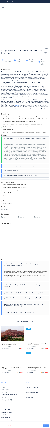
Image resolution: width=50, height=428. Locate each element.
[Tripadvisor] (3, 400)
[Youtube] (11, 400)
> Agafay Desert (4, 414)
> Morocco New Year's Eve (32, 392)
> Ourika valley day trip (6, 412)
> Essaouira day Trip (5, 417)
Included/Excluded (8, 182)
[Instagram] (6, 400)
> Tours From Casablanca (32, 387)
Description (5, 70)
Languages (5, 214)
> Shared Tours (29, 397)
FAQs (3, 259)
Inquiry (46, 426)
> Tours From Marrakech (31, 390)
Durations (5, 206)
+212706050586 (5, 389)
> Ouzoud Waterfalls (5, 409)
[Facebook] (8, 400)
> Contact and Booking (6, 420)
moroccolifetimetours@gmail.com (10, 1)
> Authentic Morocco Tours (32, 395)
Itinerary (4, 135)
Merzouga (17, 105)
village (30, 86)
